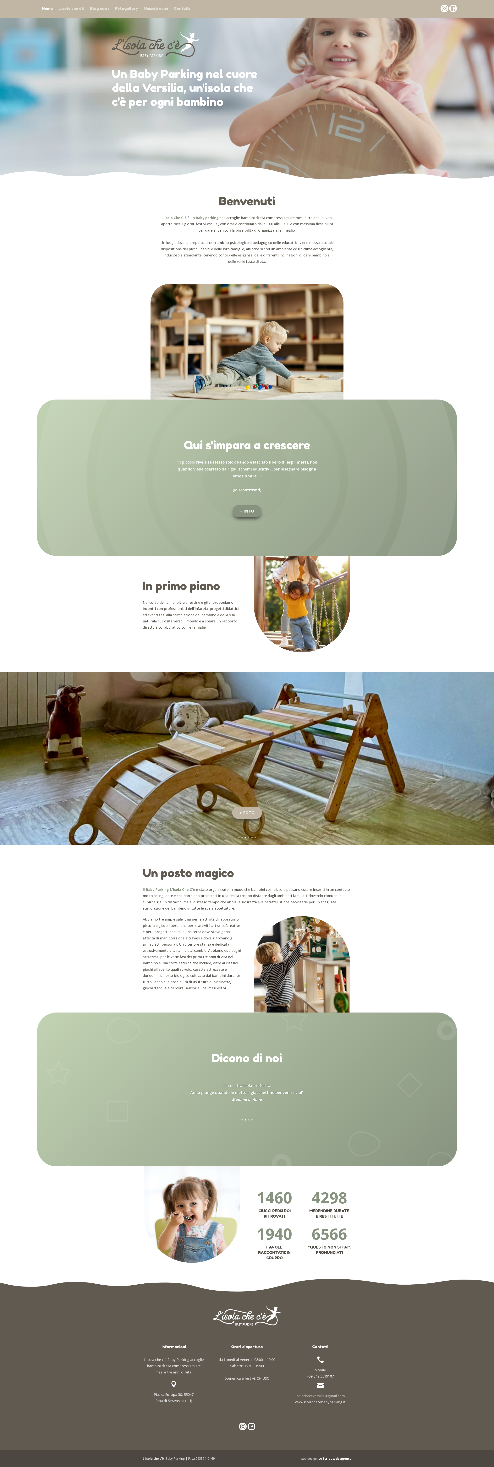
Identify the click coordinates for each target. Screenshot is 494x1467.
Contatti (182, 8)
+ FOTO (247, 812)
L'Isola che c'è (71, 8)
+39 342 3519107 (320, 1376)
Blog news (99, 8)
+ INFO (247, 511)
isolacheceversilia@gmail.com (320, 1396)
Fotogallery (126, 8)
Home (47, 8)
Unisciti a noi (156, 8)
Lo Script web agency (334, 1458)
